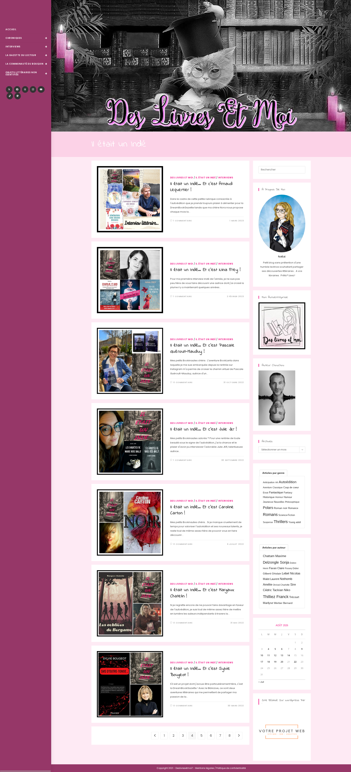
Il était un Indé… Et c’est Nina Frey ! (205, 270)
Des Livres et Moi (25, 13)
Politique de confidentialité (231, 768)
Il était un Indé (206, 177)
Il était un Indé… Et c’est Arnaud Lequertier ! (201, 187)
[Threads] (25, 89)
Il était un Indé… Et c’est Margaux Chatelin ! (202, 593)
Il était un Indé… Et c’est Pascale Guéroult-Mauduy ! (202, 348)
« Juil (261, 682)
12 (275, 655)
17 (262, 661)
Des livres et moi (181, 177)
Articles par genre (273, 472)
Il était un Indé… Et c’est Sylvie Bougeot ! (200, 672)
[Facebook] (17, 89)
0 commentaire (182, 382)
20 (282, 661)
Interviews (225, 177)
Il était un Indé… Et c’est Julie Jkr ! (203, 429)
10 (262, 655)
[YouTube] (41, 89)
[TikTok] (10, 96)
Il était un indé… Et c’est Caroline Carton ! (202, 510)
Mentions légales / (205, 768)
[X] (9, 89)
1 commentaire (182, 220)
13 (282, 655)
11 (268, 655)
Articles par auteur (273, 547)
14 (288, 655)
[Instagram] (33, 89)
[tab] (273, 473)
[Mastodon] (17, 96)
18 (268, 661)
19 (275, 661)
